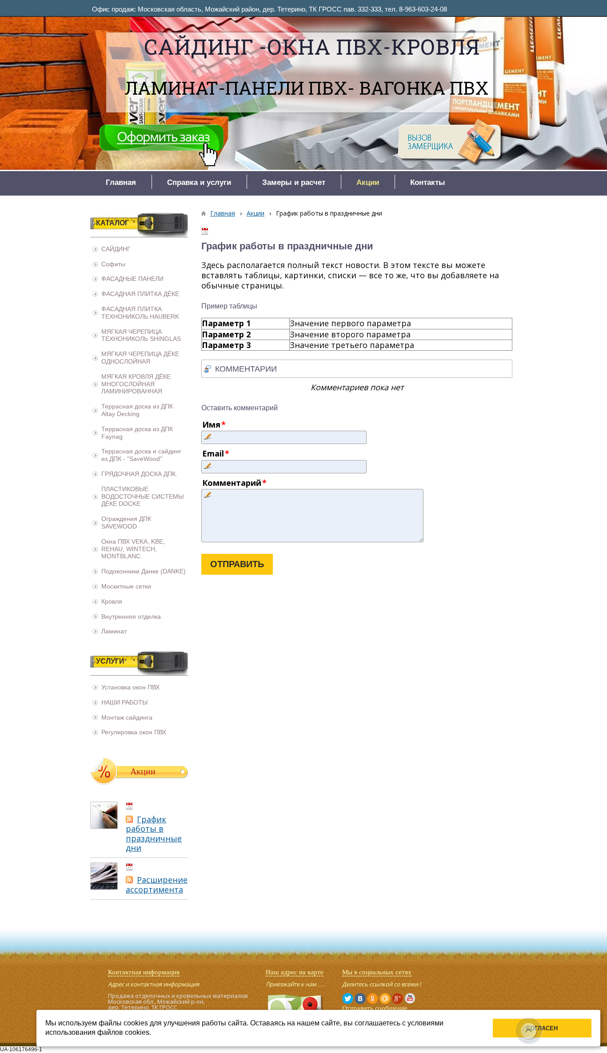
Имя (211, 424)
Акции (255, 213)
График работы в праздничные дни (154, 833)
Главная (222, 213)
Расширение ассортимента (157, 884)
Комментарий (231, 482)
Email (213, 453)
